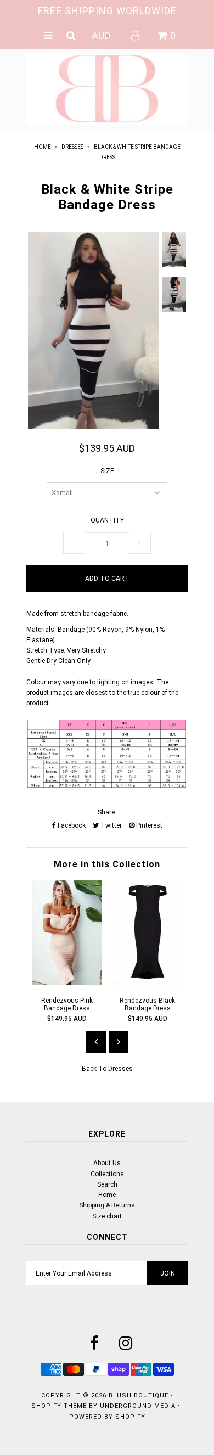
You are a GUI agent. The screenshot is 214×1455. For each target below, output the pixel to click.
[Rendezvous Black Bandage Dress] (147, 983)
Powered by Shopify (107, 1416)
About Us (107, 1163)
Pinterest (148, 825)
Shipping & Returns (107, 1205)
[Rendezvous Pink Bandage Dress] (67, 983)
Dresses (72, 147)
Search (107, 1184)
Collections (107, 1174)
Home (42, 147)
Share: (107, 812)
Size (107, 471)
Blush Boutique (140, 1395)
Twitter (110, 825)
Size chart (107, 1216)
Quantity (107, 520)
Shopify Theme (59, 1405)
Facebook (71, 825)
